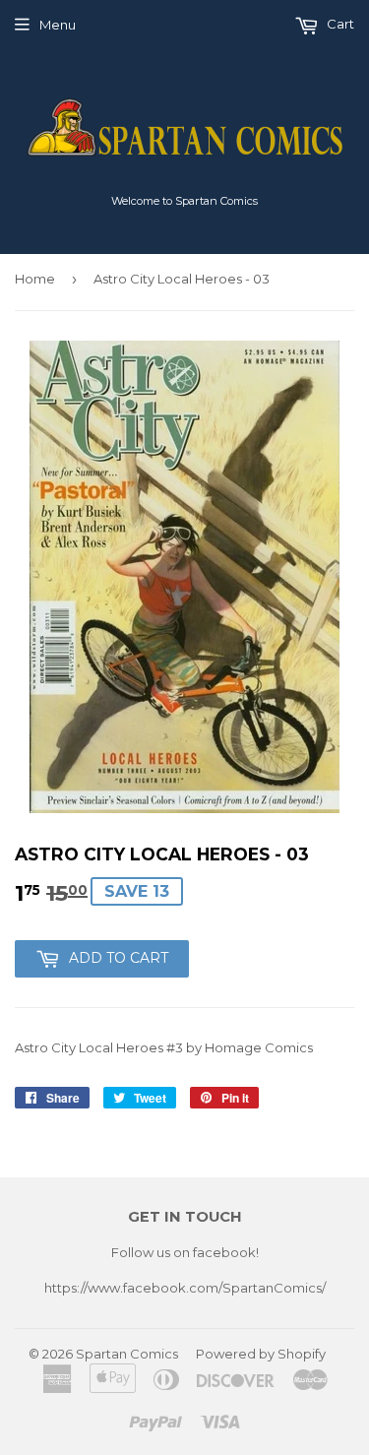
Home (35, 278)
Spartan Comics (127, 1353)
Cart (339, 24)
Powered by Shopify (261, 1353)
